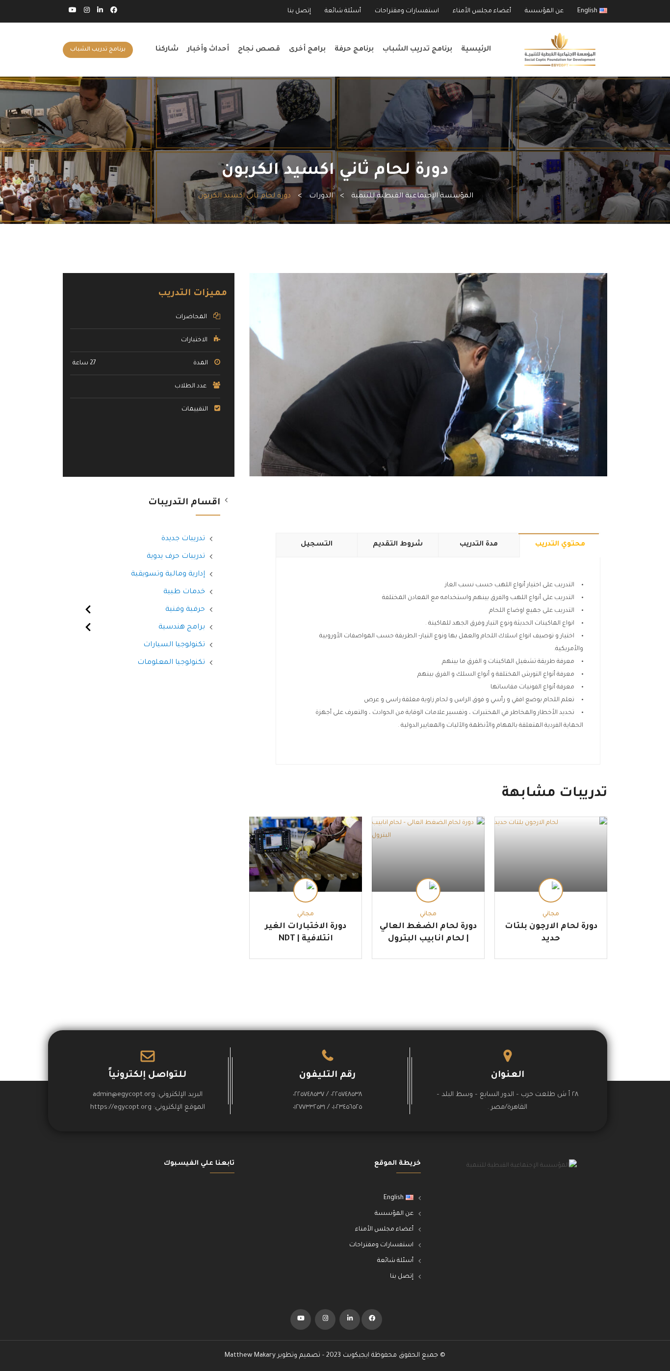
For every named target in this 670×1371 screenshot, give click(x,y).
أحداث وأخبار (208, 50)
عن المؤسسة (544, 11)
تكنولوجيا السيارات (174, 645)
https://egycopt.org (121, 1107)
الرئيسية (476, 50)
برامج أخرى (307, 50)
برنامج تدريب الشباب (417, 50)
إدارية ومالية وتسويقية (168, 574)
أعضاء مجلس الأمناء (482, 11)
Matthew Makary (250, 1355)
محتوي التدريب (560, 544)
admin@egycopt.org (124, 1094)
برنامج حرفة (354, 50)
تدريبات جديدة (183, 539)
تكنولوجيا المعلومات (171, 663)
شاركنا (167, 50)
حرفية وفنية (185, 610)
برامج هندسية (181, 627)
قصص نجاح (259, 50)
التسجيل (317, 544)
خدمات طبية (184, 592)
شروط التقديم (398, 544)
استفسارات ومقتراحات (407, 11)
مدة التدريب (479, 544)
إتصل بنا (299, 11)
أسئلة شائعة (343, 11)
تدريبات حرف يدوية (176, 557)
